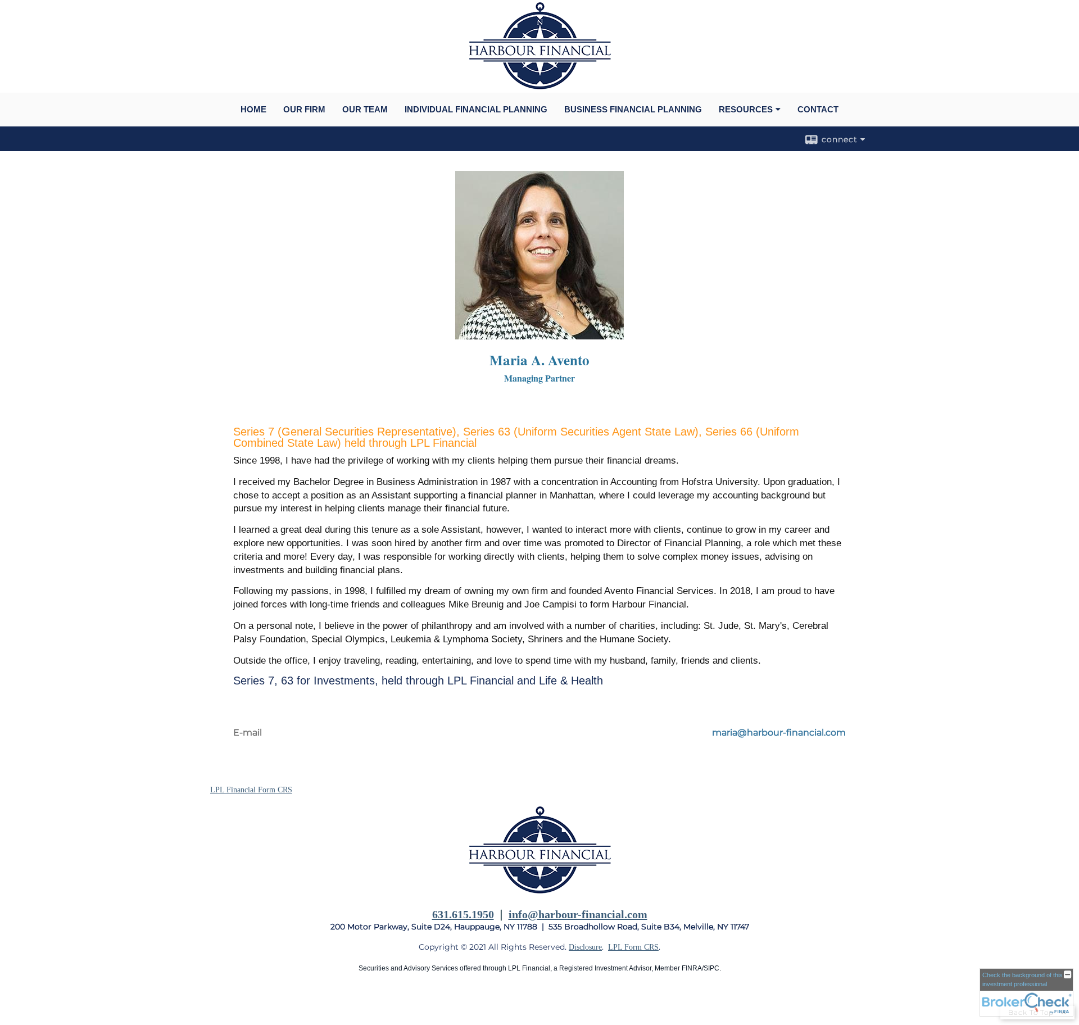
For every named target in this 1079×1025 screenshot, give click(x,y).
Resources (746, 109)
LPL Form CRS (633, 947)
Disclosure (585, 947)
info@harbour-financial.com (578, 914)
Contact (817, 109)
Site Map (224, 1003)
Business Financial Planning (633, 109)
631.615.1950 (463, 914)
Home (253, 109)
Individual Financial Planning (476, 109)
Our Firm (304, 109)
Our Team (365, 109)
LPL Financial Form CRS (251, 790)
